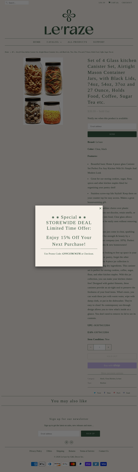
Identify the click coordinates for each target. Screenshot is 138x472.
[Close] (99, 209)
